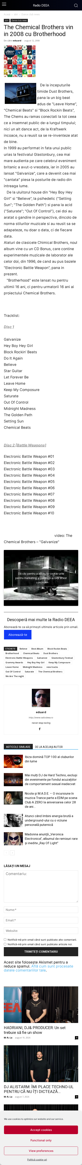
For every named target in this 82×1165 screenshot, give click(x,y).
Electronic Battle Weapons (19, 657)
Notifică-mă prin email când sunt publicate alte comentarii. (42, 939)
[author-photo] (41, 707)
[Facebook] (41, 729)
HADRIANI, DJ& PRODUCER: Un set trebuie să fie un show (35, 1030)
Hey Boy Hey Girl (35, 662)
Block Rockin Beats (57, 648)
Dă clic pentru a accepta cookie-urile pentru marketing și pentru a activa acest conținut (41, 578)
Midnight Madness (32, 667)
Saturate (29, 671)
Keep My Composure (59, 662)
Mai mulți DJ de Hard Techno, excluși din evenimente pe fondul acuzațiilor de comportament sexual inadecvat (51, 779)
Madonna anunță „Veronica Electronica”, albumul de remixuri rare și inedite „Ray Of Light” (51, 838)
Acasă (7, 14)
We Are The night (15, 676)
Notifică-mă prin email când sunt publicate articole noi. (40, 944)
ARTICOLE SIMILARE (18, 746)
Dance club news (31, 14)
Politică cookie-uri (37, 1159)
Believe (23, 648)
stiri (16, 14)
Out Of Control (13, 671)
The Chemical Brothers (50, 671)
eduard (17, 40)
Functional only (41, 1140)
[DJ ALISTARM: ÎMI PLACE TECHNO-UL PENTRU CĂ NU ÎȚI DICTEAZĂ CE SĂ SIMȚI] (41, 1063)
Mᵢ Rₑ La (8, 1037)
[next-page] (12, 852)
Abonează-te (17, 635)
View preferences (41, 1151)
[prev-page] (6, 852)
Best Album (37, 648)
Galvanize (42, 657)
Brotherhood (12, 653)
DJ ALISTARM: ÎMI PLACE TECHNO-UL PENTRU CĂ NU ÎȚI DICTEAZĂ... (39, 1089)
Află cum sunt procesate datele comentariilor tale (38, 968)
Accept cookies (41, 1130)
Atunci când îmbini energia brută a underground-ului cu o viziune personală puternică (49, 820)
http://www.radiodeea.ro (41, 717)
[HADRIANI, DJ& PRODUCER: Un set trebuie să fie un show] (41, 1004)
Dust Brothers (50, 653)
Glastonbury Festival (62, 657)
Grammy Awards (14, 662)
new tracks (52, 667)
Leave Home (12, 667)
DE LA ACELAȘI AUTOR (49, 746)
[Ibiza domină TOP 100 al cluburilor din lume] (13, 761)
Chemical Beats (31, 653)
